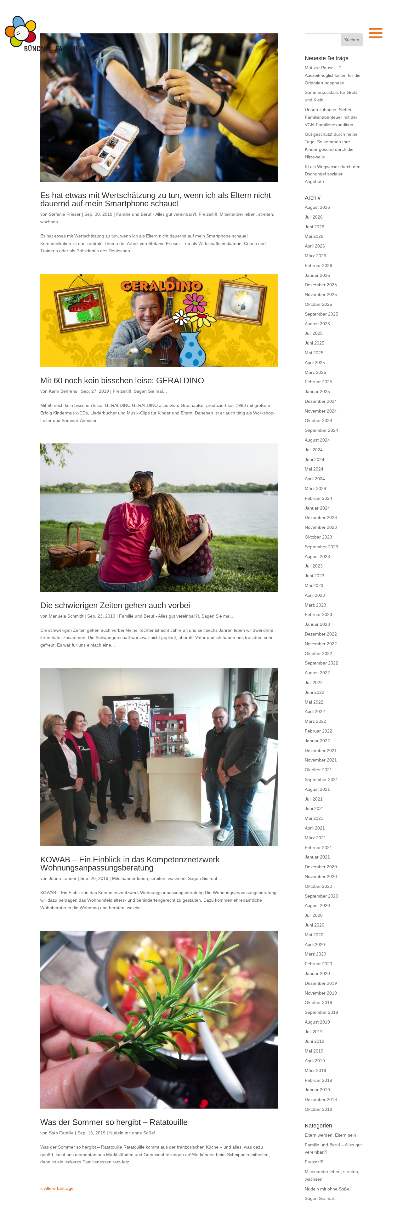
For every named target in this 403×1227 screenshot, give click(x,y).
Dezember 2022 (321, 633)
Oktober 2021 (318, 769)
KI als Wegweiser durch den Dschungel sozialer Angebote (332, 174)
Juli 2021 (314, 799)
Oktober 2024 (318, 420)
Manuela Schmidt (66, 616)
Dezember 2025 (321, 284)
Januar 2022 (317, 740)
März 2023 (315, 605)
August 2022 (317, 672)
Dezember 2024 (321, 401)
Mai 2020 (314, 934)
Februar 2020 (318, 963)
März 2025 (315, 372)
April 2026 (315, 245)
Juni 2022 (314, 692)
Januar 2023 (317, 624)
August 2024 (317, 439)
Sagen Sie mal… (150, 391)
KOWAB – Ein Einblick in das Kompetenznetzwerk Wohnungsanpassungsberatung (130, 863)
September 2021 (321, 779)
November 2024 (321, 411)
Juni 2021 (314, 808)
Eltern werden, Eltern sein (330, 1135)
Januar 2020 (317, 973)
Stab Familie (61, 1132)
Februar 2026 (318, 265)
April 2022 (315, 711)
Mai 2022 (314, 702)
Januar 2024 (317, 508)
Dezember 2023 (321, 517)
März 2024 (315, 488)
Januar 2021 (317, 856)
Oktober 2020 (318, 886)
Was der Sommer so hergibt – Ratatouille (114, 1122)
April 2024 (315, 478)
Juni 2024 (314, 459)
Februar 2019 (318, 1080)
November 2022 (321, 643)
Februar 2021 (318, 847)
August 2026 (317, 207)
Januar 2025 (317, 391)
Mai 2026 (314, 236)
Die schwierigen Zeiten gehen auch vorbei (115, 605)
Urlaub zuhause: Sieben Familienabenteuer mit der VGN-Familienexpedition (331, 117)
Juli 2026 (314, 217)
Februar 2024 (318, 498)
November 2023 (321, 527)
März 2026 (315, 255)
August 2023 (317, 556)
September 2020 (321, 896)
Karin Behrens (63, 391)
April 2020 (315, 944)
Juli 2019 (314, 1031)
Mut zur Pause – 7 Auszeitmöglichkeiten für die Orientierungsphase (332, 75)
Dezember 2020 (321, 866)
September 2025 (321, 314)
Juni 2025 (314, 342)
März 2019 (315, 1070)
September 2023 (321, 546)
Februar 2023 (318, 614)
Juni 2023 (314, 575)
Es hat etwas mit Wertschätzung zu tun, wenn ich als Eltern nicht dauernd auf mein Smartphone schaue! (155, 199)
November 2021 (321, 759)
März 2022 (315, 721)
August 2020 (317, 905)
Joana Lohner (63, 878)
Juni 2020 (314, 924)
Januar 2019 (317, 1089)
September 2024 (321, 430)
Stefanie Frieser (65, 214)
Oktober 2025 (318, 304)
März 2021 (315, 837)
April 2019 (315, 1060)
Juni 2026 (314, 226)
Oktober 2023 (318, 536)
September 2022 (321, 662)
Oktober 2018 (318, 1109)
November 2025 (321, 294)
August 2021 (317, 789)
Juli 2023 (314, 565)
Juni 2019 (314, 1041)
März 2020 (315, 953)
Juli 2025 (314, 333)
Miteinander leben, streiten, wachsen (148, 878)
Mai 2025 (314, 352)
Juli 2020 (314, 915)
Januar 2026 (317, 275)
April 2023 (315, 595)
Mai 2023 (314, 585)
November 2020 (321, 876)
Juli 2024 (314, 449)
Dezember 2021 (321, 750)
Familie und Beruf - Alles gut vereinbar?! (156, 214)
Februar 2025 (318, 381)
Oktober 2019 (318, 1002)
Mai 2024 (314, 468)
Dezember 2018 (321, 1099)
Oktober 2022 (318, 653)
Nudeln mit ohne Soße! (132, 1132)
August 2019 (317, 1021)
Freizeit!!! (208, 214)
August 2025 (317, 323)
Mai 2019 (314, 1050)
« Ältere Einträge (57, 1188)
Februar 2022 (318, 730)
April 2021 (315, 827)
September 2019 (321, 1012)
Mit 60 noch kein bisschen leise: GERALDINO (122, 380)
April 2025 (315, 362)
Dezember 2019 (321, 983)
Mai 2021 (314, 818)
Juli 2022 (314, 682)
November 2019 (321, 993)
